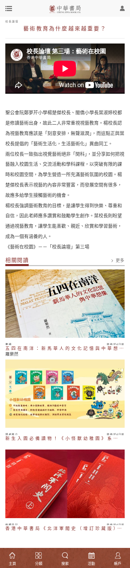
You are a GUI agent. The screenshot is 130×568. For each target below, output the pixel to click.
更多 (120, 260)
